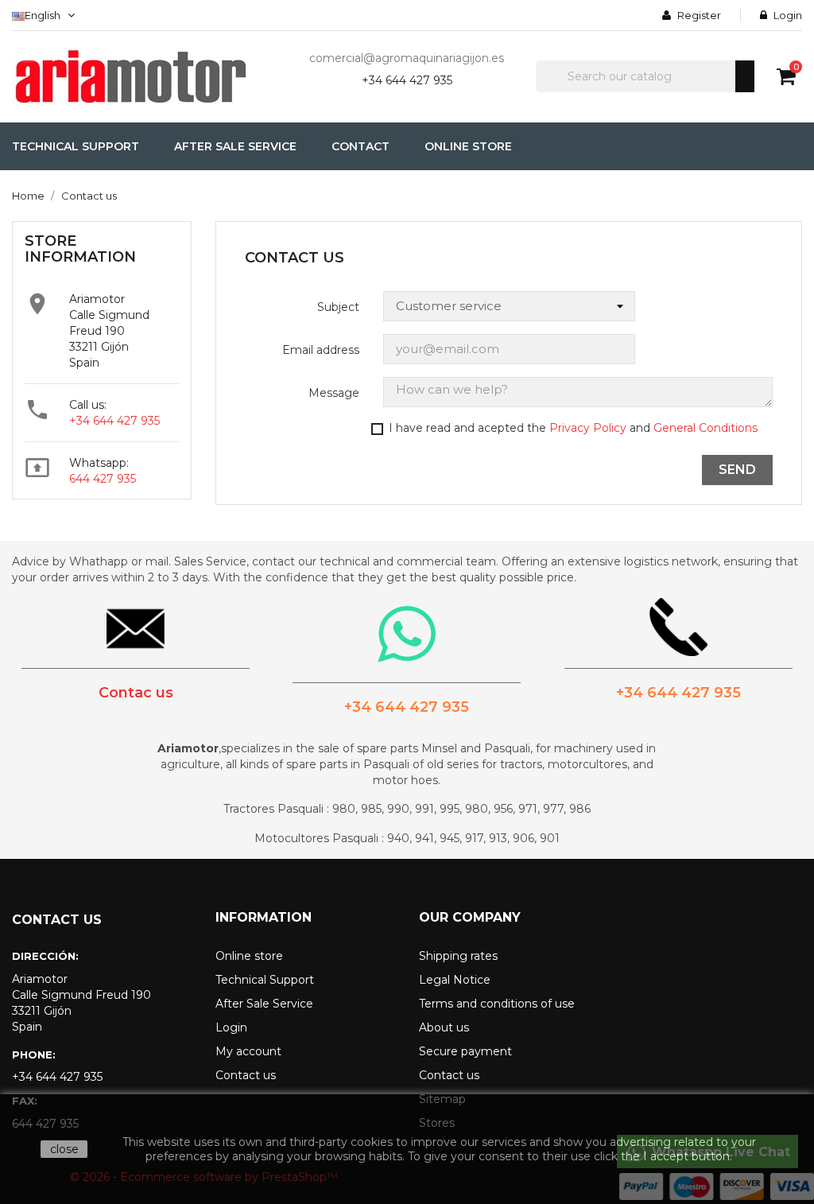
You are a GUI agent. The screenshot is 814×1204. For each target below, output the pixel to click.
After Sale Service (264, 1003)
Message (333, 393)
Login (231, 1027)
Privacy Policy (587, 428)
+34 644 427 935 (407, 80)
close (64, 1149)
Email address (320, 350)
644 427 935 (102, 479)
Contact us (245, 1075)
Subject (338, 307)
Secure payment (465, 1051)
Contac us (136, 692)
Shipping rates (458, 956)
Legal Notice (454, 980)
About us (444, 1027)
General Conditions (705, 428)
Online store (249, 956)
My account (248, 1051)
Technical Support (264, 980)
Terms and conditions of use (497, 1003)
